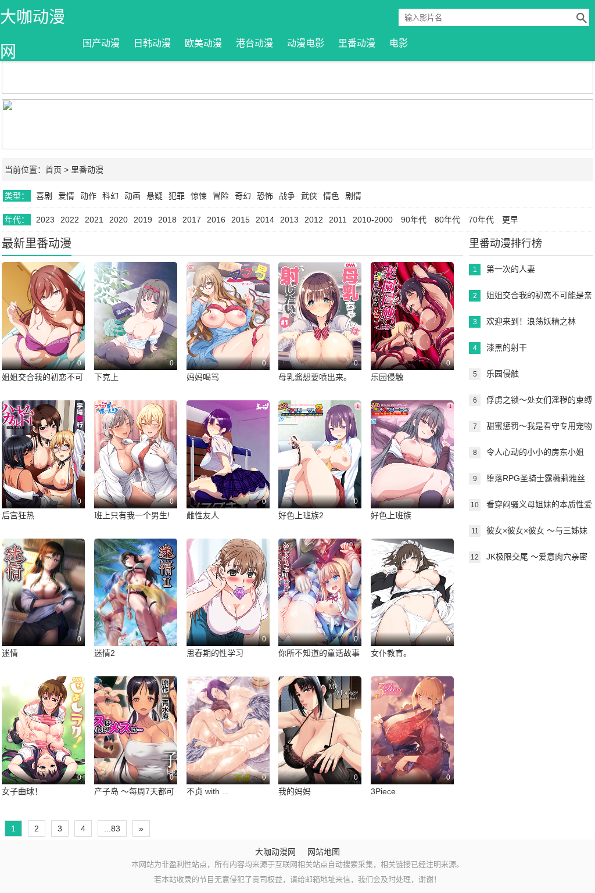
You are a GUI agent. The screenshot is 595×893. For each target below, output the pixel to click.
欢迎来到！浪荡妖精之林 (531, 321)
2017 (191, 219)
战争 (287, 195)
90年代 (413, 219)
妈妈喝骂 (203, 377)
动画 (132, 195)
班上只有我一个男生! (132, 515)
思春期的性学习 (215, 653)
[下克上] (135, 323)
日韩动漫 (152, 43)
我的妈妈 (294, 791)
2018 (167, 219)
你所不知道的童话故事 (319, 653)
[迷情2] (135, 600)
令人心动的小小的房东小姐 (535, 452)
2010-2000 (373, 219)
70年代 (481, 219)
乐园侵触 (387, 377)
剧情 (353, 195)
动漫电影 (305, 43)
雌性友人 (203, 515)
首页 (53, 169)
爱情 (66, 195)
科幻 (110, 195)
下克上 (106, 377)
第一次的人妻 (510, 269)
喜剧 (44, 195)
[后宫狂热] (43, 461)
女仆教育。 (391, 653)
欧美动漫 (203, 43)
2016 (216, 219)
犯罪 (177, 195)
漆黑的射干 (506, 347)
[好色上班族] (412, 461)
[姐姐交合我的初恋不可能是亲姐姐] (43, 323)
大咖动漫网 (32, 21)
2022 (69, 219)
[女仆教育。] (412, 600)
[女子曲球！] (43, 737)
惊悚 (199, 195)
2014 (265, 219)
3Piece (383, 791)
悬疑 (154, 195)
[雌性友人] (228, 461)
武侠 (309, 195)
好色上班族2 (301, 515)
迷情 (10, 653)
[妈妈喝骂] (228, 323)
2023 (45, 219)
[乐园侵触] (412, 323)
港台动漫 (254, 43)
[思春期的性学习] (228, 600)
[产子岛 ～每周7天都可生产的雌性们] (135, 737)
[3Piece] (412, 737)
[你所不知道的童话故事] (319, 600)
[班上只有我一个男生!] (135, 461)
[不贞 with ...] (228, 737)
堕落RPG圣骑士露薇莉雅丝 (535, 478)
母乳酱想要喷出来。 (315, 377)
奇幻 (243, 195)
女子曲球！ (22, 791)
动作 (88, 195)
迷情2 (104, 653)
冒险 (221, 195)
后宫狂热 (18, 515)
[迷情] (43, 600)
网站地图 (323, 851)
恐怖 (265, 195)
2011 (338, 219)
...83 (112, 828)
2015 (240, 219)
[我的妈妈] (319, 737)
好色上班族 (391, 515)
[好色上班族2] (319, 461)
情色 (331, 195)
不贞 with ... (208, 791)
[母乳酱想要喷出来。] (319, 323)
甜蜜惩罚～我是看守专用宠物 (539, 426)
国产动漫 (101, 43)
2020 (118, 219)
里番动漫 (356, 43)
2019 (143, 219)
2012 (313, 219)
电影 (398, 43)
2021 (94, 219)
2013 (289, 219)
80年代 (447, 219)
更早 (510, 219)
